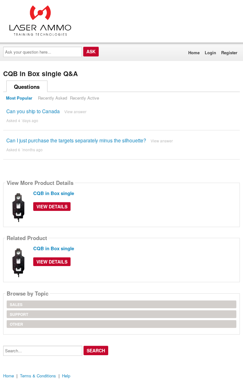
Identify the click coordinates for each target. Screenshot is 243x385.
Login (210, 52)
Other (16, 324)
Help (66, 376)
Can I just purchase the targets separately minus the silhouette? (76, 140)
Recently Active (84, 98)
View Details (51, 206)
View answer (75, 111)
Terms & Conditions (38, 376)
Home (194, 52)
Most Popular (19, 98)
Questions (27, 86)
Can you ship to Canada (33, 111)
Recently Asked (52, 98)
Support (19, 314)
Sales (16, 304)
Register (229, 52)
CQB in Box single (53, 193)
